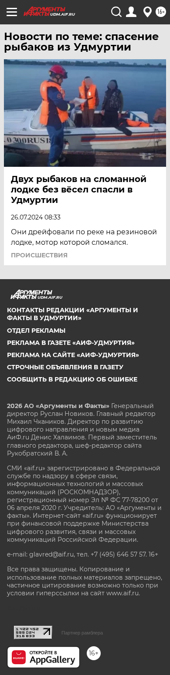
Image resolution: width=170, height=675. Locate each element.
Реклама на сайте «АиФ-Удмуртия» (73, 355)
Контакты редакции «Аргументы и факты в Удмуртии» (72, 314)
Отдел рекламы (36, 330)
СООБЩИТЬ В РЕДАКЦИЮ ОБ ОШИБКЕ (72, 379)
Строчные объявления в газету (65, 367)
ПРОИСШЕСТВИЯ (39, 255)
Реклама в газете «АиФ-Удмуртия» (71, 343)
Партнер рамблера (82, 632)
